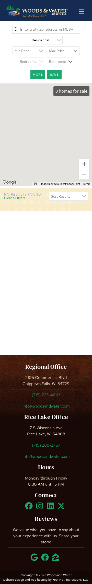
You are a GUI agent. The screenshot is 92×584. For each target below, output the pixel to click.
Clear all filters (14, 198)
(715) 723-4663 (46, 395)
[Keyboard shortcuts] (35, 184)
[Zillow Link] (57, 559)
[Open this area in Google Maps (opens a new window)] (9, 182)
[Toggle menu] (81, 11)
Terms (86, 184)
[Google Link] (35, 559)
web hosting (39, 580)
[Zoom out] (84, 174)
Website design (13, 580)
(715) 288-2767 (46, 445)
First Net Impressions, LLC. (70, 580)
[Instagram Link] (40, 508)
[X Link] (62, 508)
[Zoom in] (84, 164)
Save (54, 75)
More (38, 75)
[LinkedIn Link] (51, 508)
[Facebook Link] (30, 508)
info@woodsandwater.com (46, 406)
